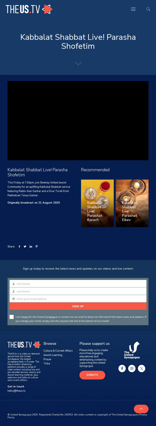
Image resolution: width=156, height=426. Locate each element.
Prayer (47, 359)
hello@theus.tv (17, 391)
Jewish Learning (52, 355)
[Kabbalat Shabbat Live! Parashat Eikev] (132, 203)
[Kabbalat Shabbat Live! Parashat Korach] (97, 203)
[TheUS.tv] (29, 9)
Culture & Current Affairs (58, 351)
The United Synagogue (124, 414)
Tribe (46, 363)
